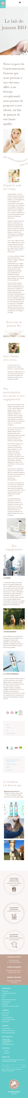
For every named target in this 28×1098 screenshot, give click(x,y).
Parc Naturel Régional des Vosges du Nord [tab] (13, 760)
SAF (7, 713)
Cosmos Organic (20, 713)
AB (16, 713)
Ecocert (12, 713)
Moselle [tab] (8, 767)
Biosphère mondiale (12, 748)
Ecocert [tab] (8, 727)
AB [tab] (7, 730)
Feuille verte (20, 748)
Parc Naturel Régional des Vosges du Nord (7, 748)
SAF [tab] (7, 724)
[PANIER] (21, 2)
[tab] (7, 713)
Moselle (16, 748)
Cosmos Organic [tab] (10, 733)
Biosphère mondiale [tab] (11, 764)
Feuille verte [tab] (9, 770)
